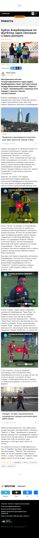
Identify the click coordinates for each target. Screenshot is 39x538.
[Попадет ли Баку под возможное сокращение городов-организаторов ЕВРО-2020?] (19, 399)
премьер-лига (11, 466)
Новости (4, 462)
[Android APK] (6, 521)
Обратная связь (18, 516)
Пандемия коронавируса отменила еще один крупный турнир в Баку (18, 138)
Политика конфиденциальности (10, 506)
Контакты (11, 504)
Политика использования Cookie (11, 509)
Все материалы (10, 75)
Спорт (4, 134)
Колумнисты (33, 462)
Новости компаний (6, 516)
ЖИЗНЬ (25, 462)
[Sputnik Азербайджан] (5, 14)
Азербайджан (17, 462)
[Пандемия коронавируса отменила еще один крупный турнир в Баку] (19, 119)
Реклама (26, 516)
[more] (36, 143)
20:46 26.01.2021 (6, 39)
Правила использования (22, 504)
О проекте (4, 504)
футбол (4, 466)
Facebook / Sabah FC (11, 64)
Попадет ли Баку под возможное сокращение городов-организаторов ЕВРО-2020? (19, 416)
